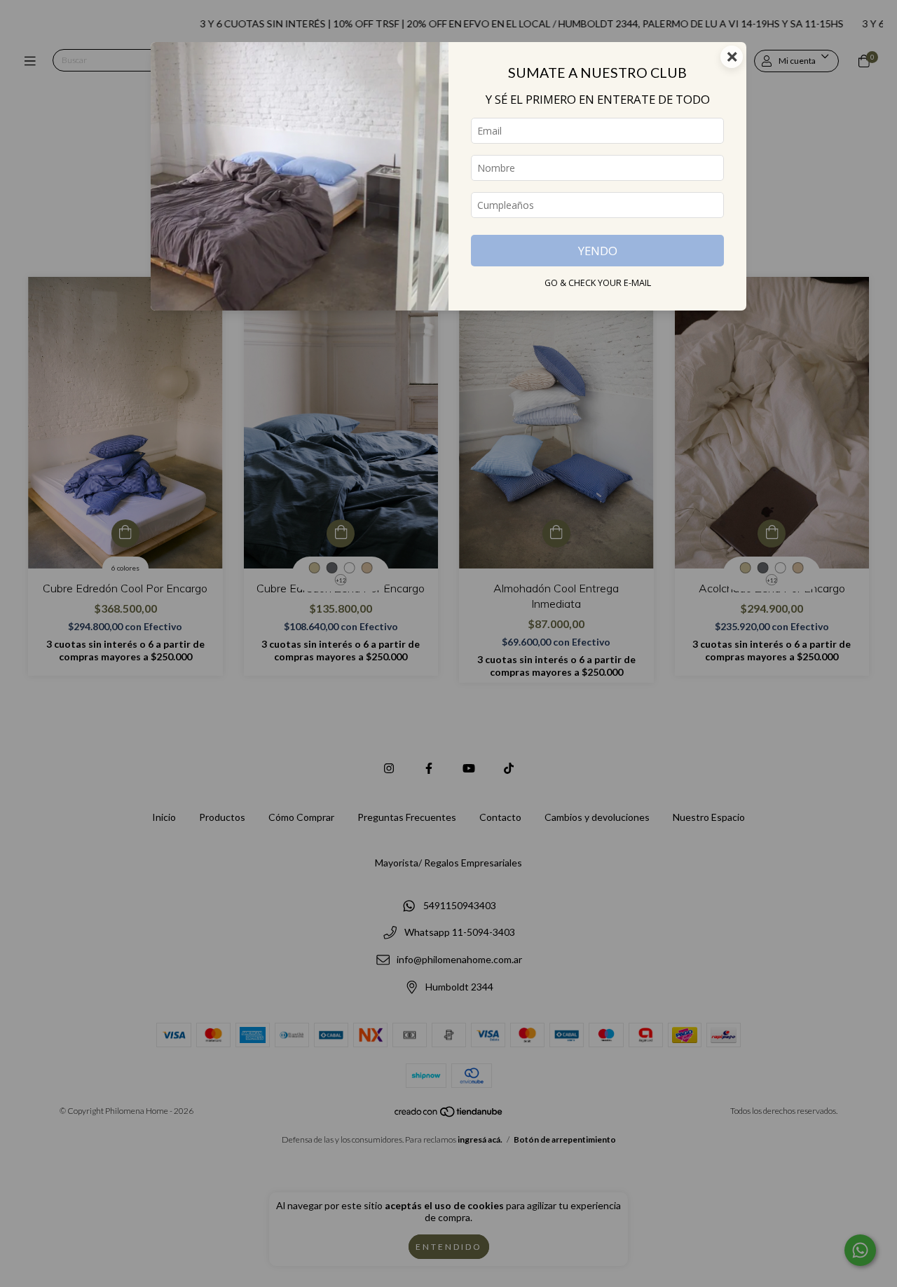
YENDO (597, 251)
